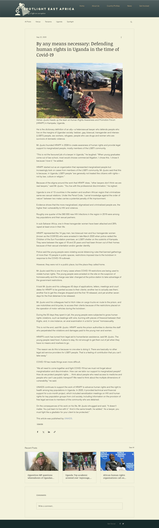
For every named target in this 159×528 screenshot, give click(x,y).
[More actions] (121, 37)
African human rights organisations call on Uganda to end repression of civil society (117, 476)
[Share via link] (55, 432)
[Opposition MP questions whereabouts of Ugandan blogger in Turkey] (42, 461)
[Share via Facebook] (37, 432)
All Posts (28, 22)
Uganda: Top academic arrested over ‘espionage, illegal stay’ (78, 476)
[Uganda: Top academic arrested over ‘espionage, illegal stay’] (79, 461)
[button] (131, 22)
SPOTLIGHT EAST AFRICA (49, 9)
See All (131, 447)
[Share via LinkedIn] (49, 432)
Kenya (38, 22)
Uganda (59, 22)
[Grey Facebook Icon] (120, 524)
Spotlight (70, 22)
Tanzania (48, 22)
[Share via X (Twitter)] (43, 432)
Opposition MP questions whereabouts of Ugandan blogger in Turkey (40, 476)
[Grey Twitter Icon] (123, 524)
